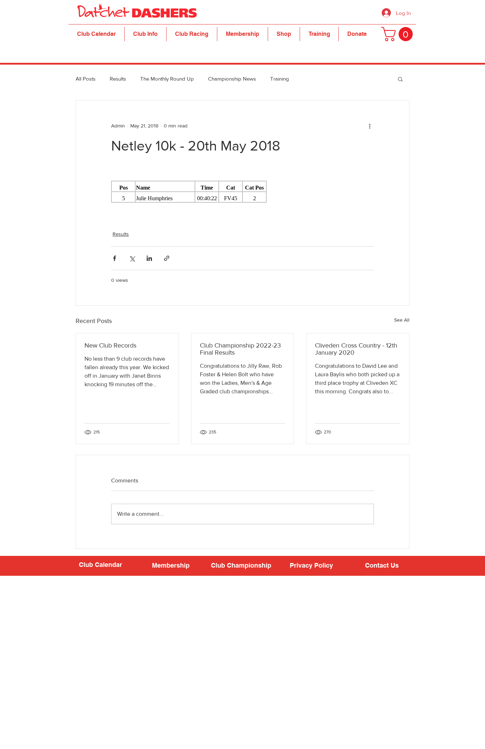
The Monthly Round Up (167, 79)
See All (401, 320)
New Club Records (110, 345)
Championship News (232, 79)
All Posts (86, 79)
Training (279, 79)
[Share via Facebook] (114, 258)
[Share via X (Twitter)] (132, 258)
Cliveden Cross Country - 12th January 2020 (356, 349)
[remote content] (242, 192)
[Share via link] (166, 258)
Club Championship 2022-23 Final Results (240, 349)
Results (118, 79)
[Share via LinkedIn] (149, 258)
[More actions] (369, 126)
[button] (145, 34)
